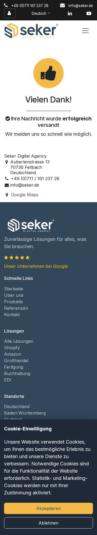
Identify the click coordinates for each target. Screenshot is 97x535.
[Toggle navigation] (85, 30)
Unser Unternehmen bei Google (36, 266)
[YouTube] (89, 13)
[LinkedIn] (70, 13)
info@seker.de (80, 5)
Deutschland (17, 406)
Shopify (12, 347)
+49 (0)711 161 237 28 (29, 5)
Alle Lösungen (18, 341)
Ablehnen (48, 523)
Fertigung (13, 367)
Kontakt (12, 314)
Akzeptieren (48, 508)
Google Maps (24, 194)
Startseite (13, 288)
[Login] (10, 13)
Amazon (12, 354)
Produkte (13, 301)
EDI (7, 380)
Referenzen (16, 308)
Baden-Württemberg (25, 413)
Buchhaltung (17, 373)
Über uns (13, 295)
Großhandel (16, 360)
